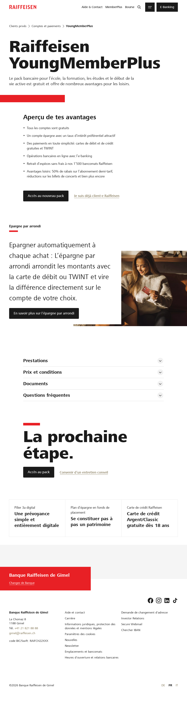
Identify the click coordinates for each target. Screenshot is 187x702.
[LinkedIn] (167, 600)
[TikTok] (175, 600)
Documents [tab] (35, 383)
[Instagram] (158, 600)
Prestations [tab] (35, 360)
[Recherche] (139, 7)
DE (163, 685)
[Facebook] (150, 600)
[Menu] (150, 7)
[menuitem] (92, 7)
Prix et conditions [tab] (42, 372)
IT (177, 685)
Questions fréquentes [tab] (47, 395)
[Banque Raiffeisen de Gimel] (23, 7)
